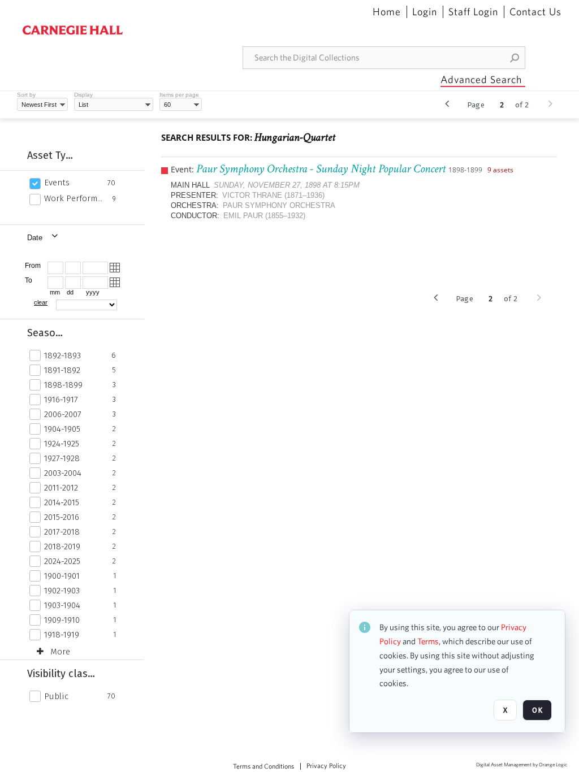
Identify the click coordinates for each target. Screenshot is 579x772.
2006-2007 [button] (62, 414)
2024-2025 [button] (62, 561)
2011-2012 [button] (61, 488)
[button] (515, 57)
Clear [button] (40, 302)
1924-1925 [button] (61, 444)
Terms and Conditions (263, 766)
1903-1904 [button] (62, 605)
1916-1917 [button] (61, 399)
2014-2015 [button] (61, 502)
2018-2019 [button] (62, 546)
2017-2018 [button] (62, 532)
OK (537, 710)
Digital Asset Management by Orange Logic (521, 765)
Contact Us (535, 12)
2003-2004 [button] (62, 473)
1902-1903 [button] (62, 590)
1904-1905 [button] (62, 429)
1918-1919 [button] (61, 635)
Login (424, 12)
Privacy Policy (326, 766)
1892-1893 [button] (62, 355)
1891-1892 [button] (62, 370)
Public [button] (56, 696)
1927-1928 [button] (62, 458)
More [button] (60, 652)
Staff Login (473, 12)
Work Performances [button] (75, 198)
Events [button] (57, 182)
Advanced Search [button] (481, 79)
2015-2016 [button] (61, 517)
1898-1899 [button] (63, 385)
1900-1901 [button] (62, 576)
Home (387, 12)
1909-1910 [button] (62, 620)
